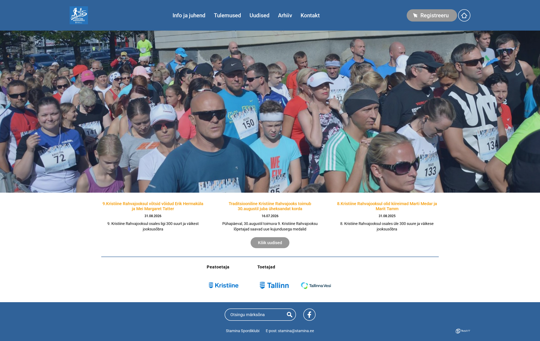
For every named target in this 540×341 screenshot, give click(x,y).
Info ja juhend (189, 15)
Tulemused (227, 15)
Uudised (260, 15)
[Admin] (1, 2)
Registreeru (434, 15)
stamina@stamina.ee (296, 331)
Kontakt (310, 15)
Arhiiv (285, 15)
